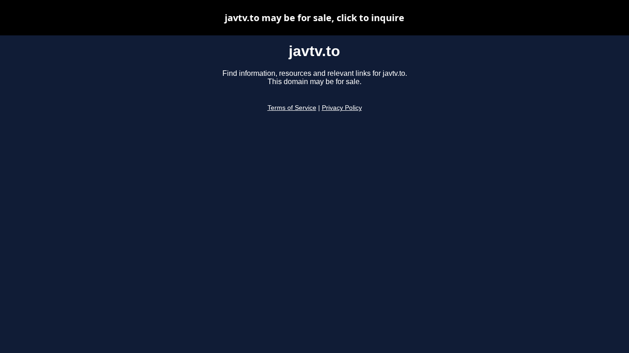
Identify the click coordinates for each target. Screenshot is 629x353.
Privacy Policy (342, 107)
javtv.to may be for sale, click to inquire (314, 17)
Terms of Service (292, 107)
